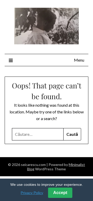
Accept (60, 192)
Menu (79, 59)
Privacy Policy (32, 193)
